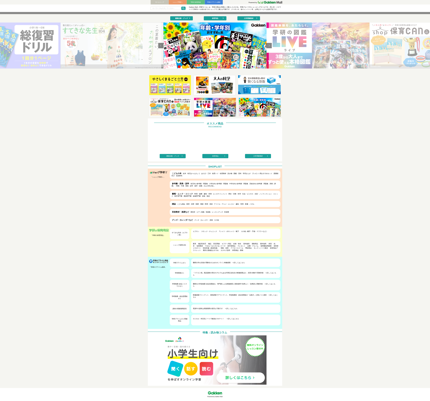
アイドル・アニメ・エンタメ (224, 204)
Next (269, 45)
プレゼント (241, 246)
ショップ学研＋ (178, 2)
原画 (211, 220)
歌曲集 (208, 212)
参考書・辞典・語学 (180, 184)
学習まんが (247, 173)
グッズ (196, 220)
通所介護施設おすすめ (211, 250)
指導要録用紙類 (266, 246)
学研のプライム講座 (213, 2)
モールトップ (159, 2)
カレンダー (204, 220)
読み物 (230, 173)
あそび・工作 (206, 173)
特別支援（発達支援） (211, 248)
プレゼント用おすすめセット (262, 173)
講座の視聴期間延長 (180, 309)
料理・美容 (209, 204)
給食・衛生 (237, 244)
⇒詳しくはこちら (238, 262)
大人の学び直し (209, 186)
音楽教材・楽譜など (180, 212)
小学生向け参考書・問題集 (218, 184)
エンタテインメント (220, 194)
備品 (209, 244)
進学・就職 (198, 186)
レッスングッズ (217, 212)
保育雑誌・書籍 (237, 250)
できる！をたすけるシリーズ (215, 246)
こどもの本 (177, 173)
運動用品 (255, 244)
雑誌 (174, 204)
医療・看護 (199, 204)
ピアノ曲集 (200, 212)
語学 (191, 186)
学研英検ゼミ (179, 273)
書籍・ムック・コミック (182, 194)
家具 (194, 244)
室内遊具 (246, 244)
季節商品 (248, 248)
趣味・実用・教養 (242, 204)
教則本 (193, 212)
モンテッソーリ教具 (261, 248)
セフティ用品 (226, 244)
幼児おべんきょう (193, 173)
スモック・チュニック (209, 231)
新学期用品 (231, 246)
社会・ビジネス (247, 194)
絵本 (184, 173)
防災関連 (216, 244)
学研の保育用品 (196, 2)
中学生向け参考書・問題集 (238, 184)
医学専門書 (178, 196)
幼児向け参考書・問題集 (199, 184)
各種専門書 (197, 196)
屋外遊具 (263, 244)
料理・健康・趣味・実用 (203, 194)
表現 (270, 244)
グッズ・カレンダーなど (182, 220)
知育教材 (200, 246)
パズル (252, 204)
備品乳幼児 (202, 244)
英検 (187, 186)
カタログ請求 (225, 250)
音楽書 (226, 212)
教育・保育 (190, 204)
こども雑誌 (181, 204)
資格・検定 (206, 196)
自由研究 (179, 176)
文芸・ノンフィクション (263, 194)
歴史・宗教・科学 (234, 194)
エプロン (196, 231)
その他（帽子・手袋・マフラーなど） (254, 231)
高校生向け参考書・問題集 (258, 184)
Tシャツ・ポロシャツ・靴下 (229, 231)
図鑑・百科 (237, 173)
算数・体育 (225, 248)
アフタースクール (237, 248)
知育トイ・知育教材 (219, 173)
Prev (160, 45)
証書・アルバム (252, 246)
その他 (216, 220)
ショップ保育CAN (179, 245)
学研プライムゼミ (179, 263)
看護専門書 (187, 196)
